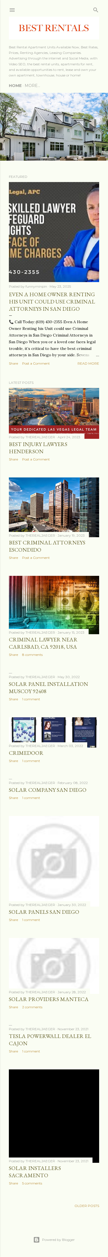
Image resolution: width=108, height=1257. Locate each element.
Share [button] (13, 363)
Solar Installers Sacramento (35, 1171)
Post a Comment (36, 363)
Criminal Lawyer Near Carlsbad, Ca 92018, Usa (43, 643)
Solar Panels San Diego (44, 911)
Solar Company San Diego (47, 789)
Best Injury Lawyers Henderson (38, 447)
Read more (88, 363)
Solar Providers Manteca (49, 999)
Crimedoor (26, 752)
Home (15, 85)
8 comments (32, 655)
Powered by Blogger (58, 1240)
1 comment (31, 699)
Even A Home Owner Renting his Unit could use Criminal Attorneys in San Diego (52, 301)
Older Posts (86, 1206)
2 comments (32, 1007)
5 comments (32, 1183)
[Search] (95, 8)
